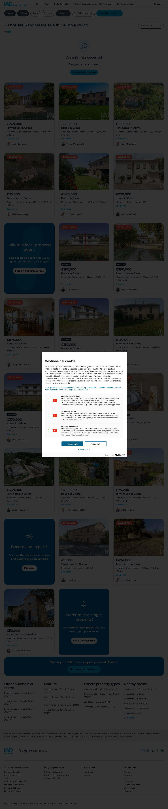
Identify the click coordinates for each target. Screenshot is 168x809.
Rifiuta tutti (95, 444)
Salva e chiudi (84, 450)
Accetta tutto (72, 444)
